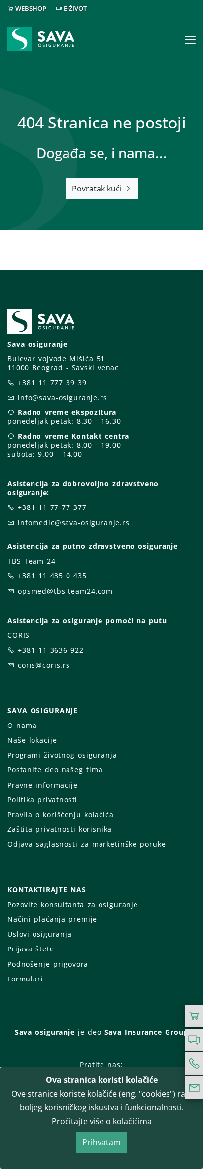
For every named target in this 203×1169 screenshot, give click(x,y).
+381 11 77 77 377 (52, 507)
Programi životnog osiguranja (62, 754)
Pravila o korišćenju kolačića (60, 814)
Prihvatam (101, 1142)
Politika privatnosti (42, 799)
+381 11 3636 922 (51, 650)
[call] (194, 1063)
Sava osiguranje (45, 1032)
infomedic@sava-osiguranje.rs (74, 522)
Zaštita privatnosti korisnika (59, 829)
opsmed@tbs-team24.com (65, 591)
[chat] (194, 1040)
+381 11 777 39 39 (52, 382)
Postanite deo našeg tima (54, 769)
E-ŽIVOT (75, 8)
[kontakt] (194, 1087)
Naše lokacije (32, 740)
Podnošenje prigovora (47, 964)
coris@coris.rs (44, 665)
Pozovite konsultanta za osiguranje (72, 904)
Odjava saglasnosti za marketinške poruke (86, 844)
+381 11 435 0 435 (52, 575)
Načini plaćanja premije (52, 919)
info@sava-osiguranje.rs (62, 397)
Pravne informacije (42, 785)
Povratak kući (98, 188)
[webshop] (194, 1016)
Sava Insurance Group (146, 1032)
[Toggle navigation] (190, 40)
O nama (21, 725)
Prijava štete (30, 948)
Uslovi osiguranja (39, 934)
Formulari (25, 978)
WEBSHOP (30, 8)
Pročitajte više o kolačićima (102, 1121)
